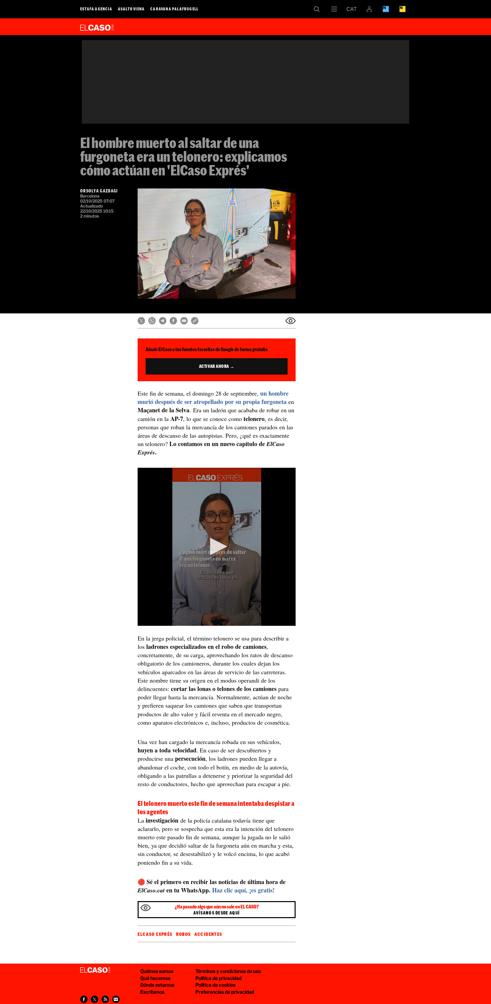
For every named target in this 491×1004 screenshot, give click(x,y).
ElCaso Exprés (155, 934)
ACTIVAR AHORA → (216, 366)
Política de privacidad (218, 978)
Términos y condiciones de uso (228, 971)
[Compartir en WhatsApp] (152, 320)
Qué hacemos (155, 978)
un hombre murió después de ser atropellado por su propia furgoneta (213, 397)
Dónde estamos (157, 985)
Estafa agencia (96, 8)
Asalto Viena (131, 8)
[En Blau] (385, 9)
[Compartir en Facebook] (173, 320)
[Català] (352, 9)
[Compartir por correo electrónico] (184, 320)
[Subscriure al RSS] (105, 999)
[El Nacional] (402, 9)
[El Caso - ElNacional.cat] (95, 970)
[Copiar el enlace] (194, 320)
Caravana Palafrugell (174, 8)
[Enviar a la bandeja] (291, 320)
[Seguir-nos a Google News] (116, 999)
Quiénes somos (156, 971)
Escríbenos (152, 992)
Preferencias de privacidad (224, 992)
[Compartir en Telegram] (162, 320)
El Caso (97, 26)
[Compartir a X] (94, 999)
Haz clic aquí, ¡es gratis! (243, 890)
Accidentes (208, 934)
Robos (183, 934)
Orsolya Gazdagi (99, 190)
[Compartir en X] (141, 320)
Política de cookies (215, 985)
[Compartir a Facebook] (84, 999)
